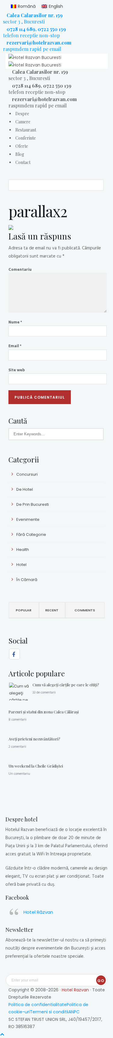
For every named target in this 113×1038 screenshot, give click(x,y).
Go (100, 980)
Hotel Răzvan (38, 912)
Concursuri (27, 474)
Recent (51, 610)
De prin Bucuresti (32, 504)
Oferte (21, 146)
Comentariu (20, 269)
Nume (15, 322)
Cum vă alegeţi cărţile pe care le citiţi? (66, 684)
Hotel (21, 564)
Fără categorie (31, 534)
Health (22, 549)
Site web (16, 370)
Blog (19, 154)
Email (14, 346)
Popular (23, 610)
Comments (84, 610)
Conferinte (25, 138)
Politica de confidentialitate (37, 1005)
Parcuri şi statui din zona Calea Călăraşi (43, 711)
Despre (22, 113)
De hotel (24, 489)
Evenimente (27, 519)
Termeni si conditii (49, 1012)
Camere (22, 122)
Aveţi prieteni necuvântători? (34, 738)
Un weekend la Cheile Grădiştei (35, 765)
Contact (22, 162)
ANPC (74, 1012)
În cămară (26, 579)
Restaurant (25, 130)
